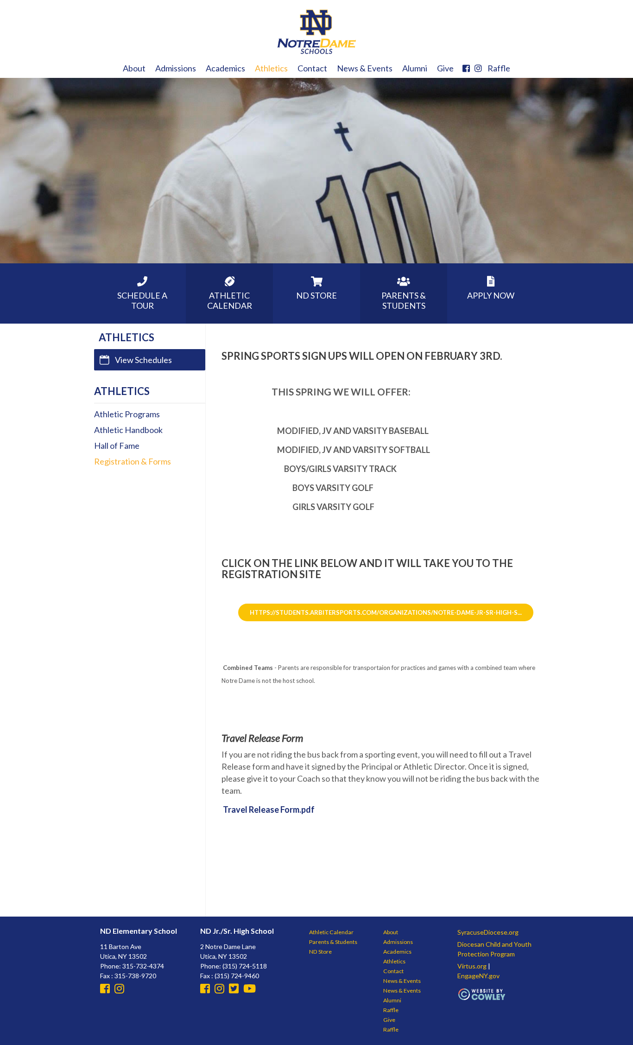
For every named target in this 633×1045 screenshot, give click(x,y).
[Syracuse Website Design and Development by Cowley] (482, 998)
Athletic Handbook (128, 430)
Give (445, 68)
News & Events (364, 68)
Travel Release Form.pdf (269, 809)
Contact (312, 68)
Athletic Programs (127, 414)
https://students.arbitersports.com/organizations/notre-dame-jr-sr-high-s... (386, 612)
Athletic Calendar (331, 932)
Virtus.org (472, 966)
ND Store (320, 951)
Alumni (414, 68)
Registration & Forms (132, 461)
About (134, 68)
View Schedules (143, 360)
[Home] (317, 53)
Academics (225, 68)
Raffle (498, 68)
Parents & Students (333, 941)
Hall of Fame (116, 445)
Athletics (271, 68)
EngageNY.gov (478, 976)
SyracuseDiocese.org (488, 932)
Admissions (175, 68)
